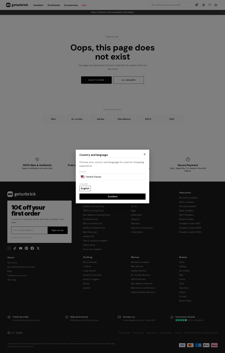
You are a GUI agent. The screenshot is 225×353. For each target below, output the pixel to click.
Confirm (112, 196)
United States (93, 176)
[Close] (144, 154)
